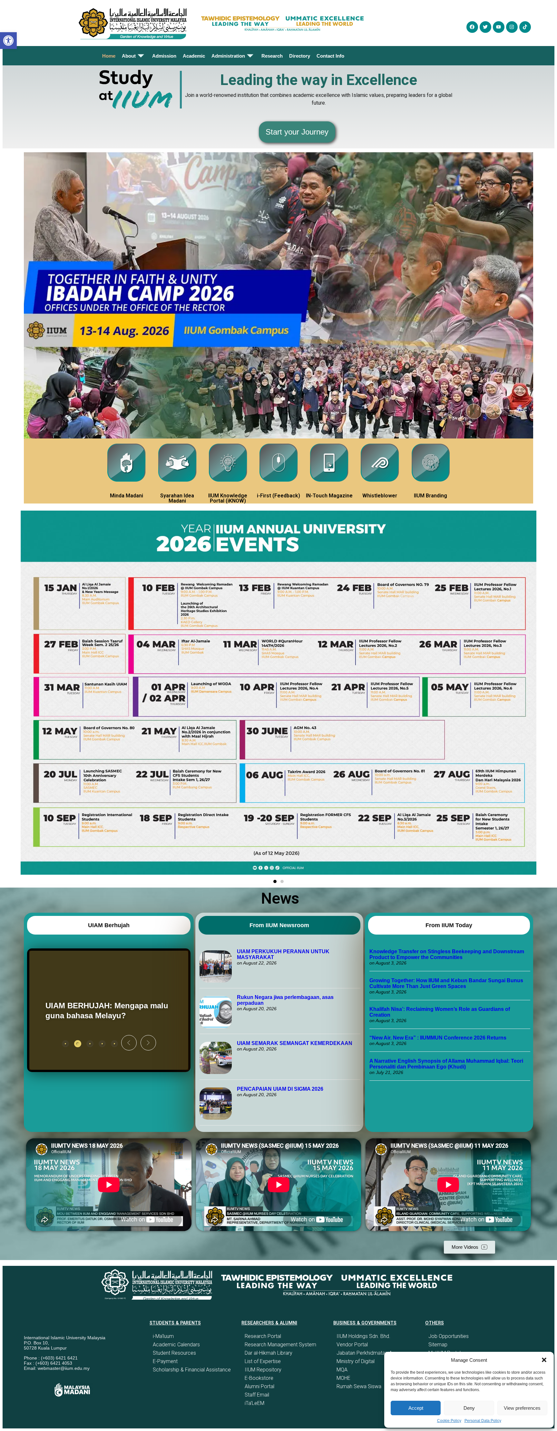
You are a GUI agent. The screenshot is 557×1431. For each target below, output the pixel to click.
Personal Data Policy (482, 1420)
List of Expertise (263, 1361)
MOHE (343, 1378)
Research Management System (280, 1345)
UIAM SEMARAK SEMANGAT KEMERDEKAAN (294, 1043)
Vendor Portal (352, 1345)
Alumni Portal (259, 1386)
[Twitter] (485, 27)
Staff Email (257, 1395)
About (129, 56)
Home (108, 56)
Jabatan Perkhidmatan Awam (370, 1353)
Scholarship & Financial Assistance (192, 1370)
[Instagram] (512, 27)
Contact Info (330, 56)
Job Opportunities (448, 1336)
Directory (299, 56)
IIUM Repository (263, 1370)
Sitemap (437, 1345)
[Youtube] (498, 27)
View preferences (522, 1408)
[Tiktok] (525, 27)
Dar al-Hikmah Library (268, 1353)
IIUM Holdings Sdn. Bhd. (363, 1336)
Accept (415, 1408)
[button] (544, 1360)
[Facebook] (472, 27)
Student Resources (174, 1353)
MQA (342, 1370)
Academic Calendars (176, 1345)
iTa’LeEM (254, 1403)
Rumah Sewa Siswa (359, 1386)
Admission (164, 56)
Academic (194, 56)
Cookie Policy (449, 1420)
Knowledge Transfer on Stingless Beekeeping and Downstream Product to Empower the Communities (446, 954)
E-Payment (165, 1361)
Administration (228, 56)
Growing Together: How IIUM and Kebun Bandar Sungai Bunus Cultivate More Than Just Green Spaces (446, 983)
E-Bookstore (259, 1378)
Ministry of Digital (356, 1361)
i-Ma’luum (163, 1336)
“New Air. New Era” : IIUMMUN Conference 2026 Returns (437, 1037)
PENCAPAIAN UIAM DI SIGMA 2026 (280, 1089)
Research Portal (263, 1336)
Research (272, 56)
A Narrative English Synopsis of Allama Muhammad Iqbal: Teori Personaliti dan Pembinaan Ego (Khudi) (446, 1063)
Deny (469, 1408)
